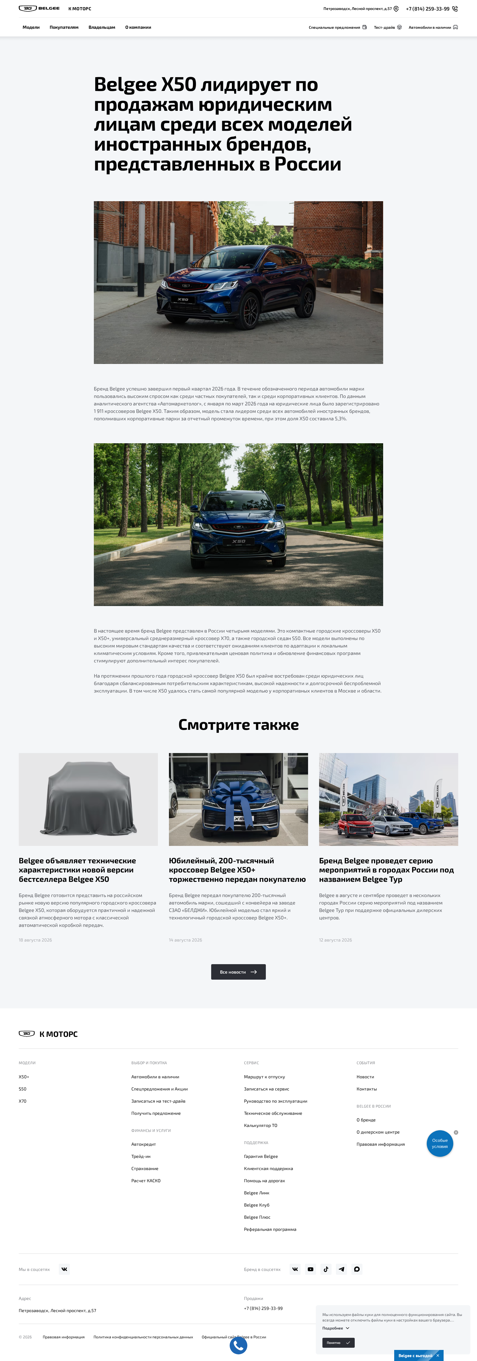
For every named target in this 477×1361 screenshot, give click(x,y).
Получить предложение (156, 1113)
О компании (138, 27)
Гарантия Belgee (261, 1156)
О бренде (366, 1119)
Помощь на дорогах (264, 1180)
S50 (22, 1088)
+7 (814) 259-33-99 (263, 1308)
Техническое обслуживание (273, 1113)
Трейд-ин (140, 1156)
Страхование (144, 1168)
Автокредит (143, 1144)
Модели (31, 27)
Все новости (233, 971)
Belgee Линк (256, 1192)
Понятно (333, 1342)
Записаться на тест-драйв (158, 1100)
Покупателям (64, 27)
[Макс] (356, 1269)
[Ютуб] (310, 1269)
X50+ (24, 1076)
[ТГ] (341, 1269)
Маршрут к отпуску (264, 1076)
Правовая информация (381, 1144)
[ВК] (64, 1269)
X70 (22, 1100)
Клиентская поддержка (268, 1168)
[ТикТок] (326, 1269)
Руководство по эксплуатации (275, 1100)
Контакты (367, 1088)
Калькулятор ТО (260, 1125)
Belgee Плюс (257, 1217)
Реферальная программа (270, 1229)
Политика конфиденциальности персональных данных (143, 1336)
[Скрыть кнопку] (456, 1132)
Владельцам (102, 27)
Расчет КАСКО (146, 1180)
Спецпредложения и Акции (159, 1088)
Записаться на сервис (266, 1088)
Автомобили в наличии (155, 1076)
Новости (365, 1076)
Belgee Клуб (256, 1204)
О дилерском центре (378, 1131)
